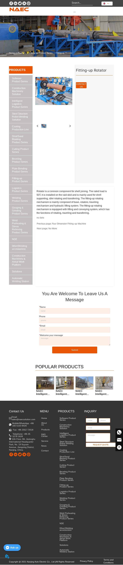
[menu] (74, 12)
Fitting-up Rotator (64, 53)
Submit (74, 350)
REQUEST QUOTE (100, 445)
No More (52, 228)
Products (22, 53)
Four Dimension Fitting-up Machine (69, 223)
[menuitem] (74, 12)
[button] (74, 12)
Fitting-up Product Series (41, 53)
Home (12, 53)
